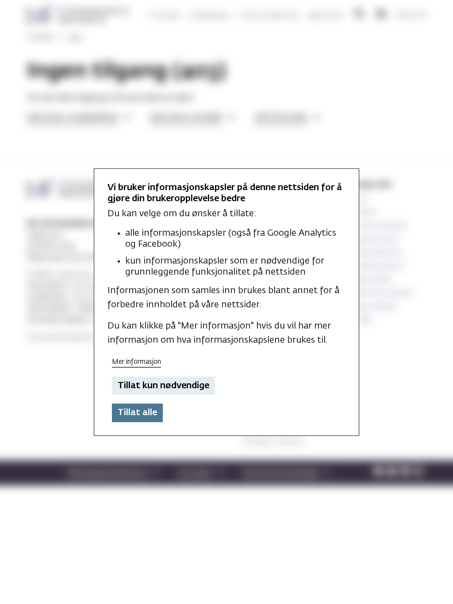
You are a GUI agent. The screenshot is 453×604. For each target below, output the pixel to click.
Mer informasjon (136, 362)
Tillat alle (137, 412)
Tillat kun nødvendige (163, 385)
